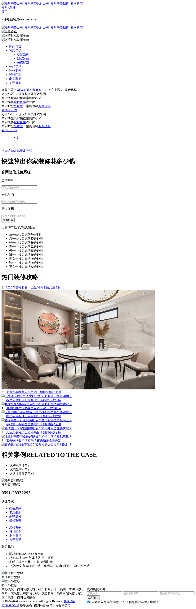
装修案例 (15, 70)
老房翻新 (23, 62)
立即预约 (93, 597)
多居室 (18, 106)
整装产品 (15, 50)
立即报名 (8, 220)
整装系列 (23, 54)
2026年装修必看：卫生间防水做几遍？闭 (33, 287)
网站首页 (15, 46)
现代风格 (20, 102)
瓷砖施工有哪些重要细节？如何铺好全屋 (33, 424)
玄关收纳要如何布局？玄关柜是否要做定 (33, 440)
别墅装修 (23, 58)
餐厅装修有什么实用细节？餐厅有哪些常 (33, 416)
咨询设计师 (9, 110)
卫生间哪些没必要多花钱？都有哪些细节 (33, 408)
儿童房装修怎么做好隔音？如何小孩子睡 (33, 432)
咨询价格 (44, 106)
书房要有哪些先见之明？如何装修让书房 (33, 392)
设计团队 (15, 74)
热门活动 (15, 66)
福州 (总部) (9, 7)
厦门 (5, 11)
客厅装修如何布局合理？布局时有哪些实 (33, 400)
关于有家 (15, 82)
